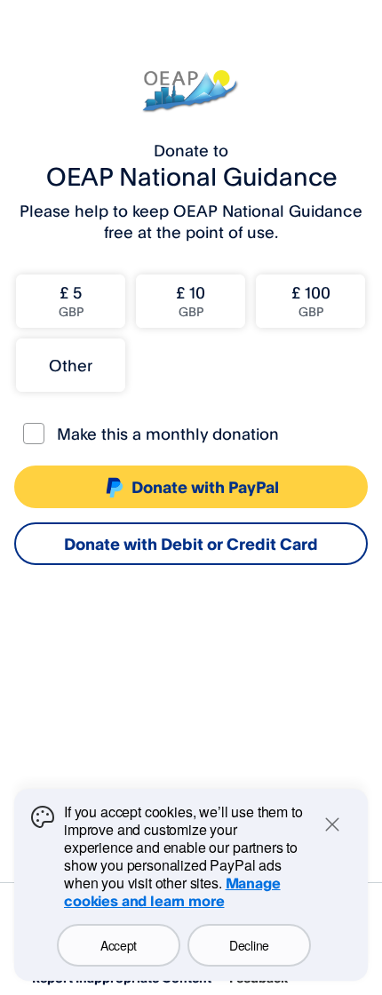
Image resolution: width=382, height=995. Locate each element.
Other (70, 365)
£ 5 (71, 301)
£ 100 (310, 301)
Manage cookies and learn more (172, 892)
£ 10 (190, 301)
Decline (249, 945)
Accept (118, 945)
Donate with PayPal (205, 487)
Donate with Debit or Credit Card (191, 543)
